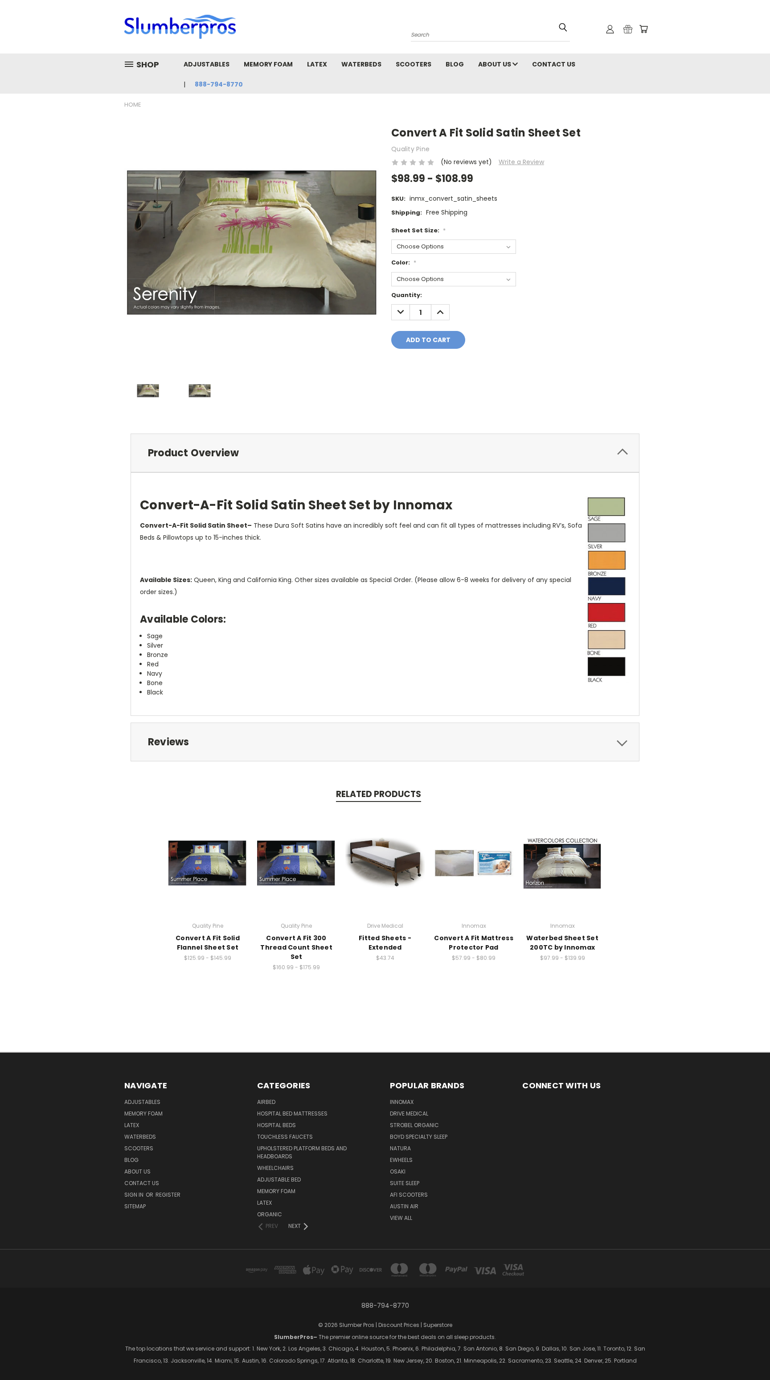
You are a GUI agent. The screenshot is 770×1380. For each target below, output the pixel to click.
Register (168, 1194)
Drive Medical (409, 1113)
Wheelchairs (275, 1168)
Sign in (134, 1194)
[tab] (385, 453)
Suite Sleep (404, 1183)
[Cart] (643, 29)
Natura (400, 1148)
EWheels (401, 1160)
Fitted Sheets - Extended (385, 943)
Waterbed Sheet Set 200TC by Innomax (562, 943)
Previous (724, 1360)
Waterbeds (361, 64)
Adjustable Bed (279, 1179)
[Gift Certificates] (627, 29)
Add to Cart (385, 870)
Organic (269, 1214)
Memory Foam (268, 64)
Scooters (413, 64)
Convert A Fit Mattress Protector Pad (473, 943)
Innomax (402, 1102)
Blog (455, 64)
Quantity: (406, 295)
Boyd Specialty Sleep (418, 1136)
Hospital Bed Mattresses (292, 1113)
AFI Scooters (409, 1194)
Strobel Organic (414, 1125)
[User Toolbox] (610, 29)
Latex (317, 64)
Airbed (266, 1102)
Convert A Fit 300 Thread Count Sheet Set (296, 947)
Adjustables (206, 64)
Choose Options (208, 870)
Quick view (207, 853)
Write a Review (521, 161)
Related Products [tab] (378, 794)
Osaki (397, 1171)
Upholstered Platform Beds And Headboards (302, 1152)
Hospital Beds (276, 1125)
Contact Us (553, 64)
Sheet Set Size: (418, 230)
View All (401, 1218)
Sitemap (135, 1206)
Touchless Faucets (285, 1136)
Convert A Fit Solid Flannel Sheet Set (208, 943)
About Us (495, 64)
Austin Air (404, 1206)
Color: (403, 262)
